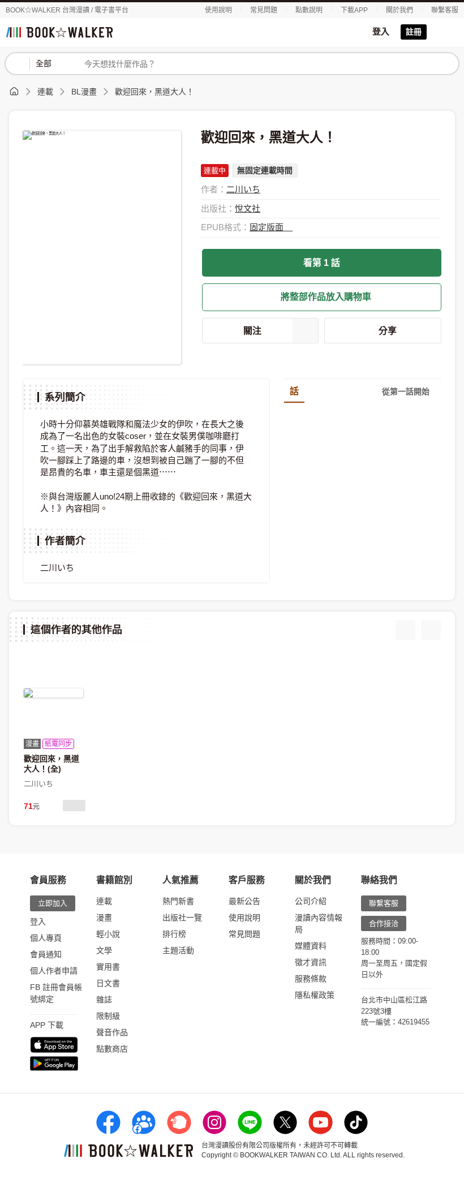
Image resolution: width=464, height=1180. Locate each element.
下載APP (354, 10)
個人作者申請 (54, 970)
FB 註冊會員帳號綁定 (56, 993)
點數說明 (309, 10)
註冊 (414, 31)
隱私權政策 (314, 995)
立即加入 (52, 903)
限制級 (108, 1015)
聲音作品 (112, 1032)
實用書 (108, 966)
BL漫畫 (84, 92)
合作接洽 (383, 923)
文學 (104, 950)
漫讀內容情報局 (318, 923)
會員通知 (46, 954)
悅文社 (247, 208)
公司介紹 (310, 901)
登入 (380, 31)
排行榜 (174, 933)
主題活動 (178, 950)
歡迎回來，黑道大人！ (154, 92)
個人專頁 (46, 937)
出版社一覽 (182, 917)
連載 (45, 92)
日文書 (108, 983)
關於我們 (399, 10)
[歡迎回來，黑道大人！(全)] (53, 693)
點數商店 (112, 1048)
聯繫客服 (444, 10)
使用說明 (218, 10)
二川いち (243, 189)
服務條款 (310, 978)
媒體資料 (310, 945)
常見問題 (263, 10)
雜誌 (104, 999)
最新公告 (244, 901)
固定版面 (268, 227)
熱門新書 (178, 901)
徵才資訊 (310, 962)
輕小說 (108, 933)
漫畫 (104, 917)
